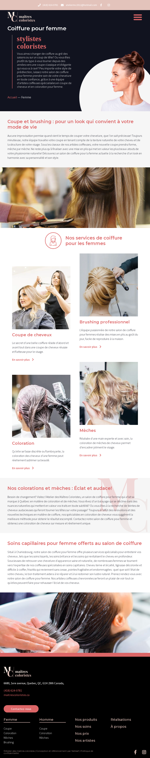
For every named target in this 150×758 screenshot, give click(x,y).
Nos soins (83, 727)
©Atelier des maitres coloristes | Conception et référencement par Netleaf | (42, 751)
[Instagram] (144, 752)
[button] (138, 17)
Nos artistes (85, 741)
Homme (46, 720)
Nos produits (86, 720)
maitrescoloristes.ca (16, 695)
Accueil (12, 97)
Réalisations (121, 720)
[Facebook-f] (135, 752)
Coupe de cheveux (32, 334)
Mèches (88, 430)
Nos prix (82, 734)
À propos (118, 727)
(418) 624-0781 (13, 690)
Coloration (23, 443)
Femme (10, 720)
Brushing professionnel (105, 322)
